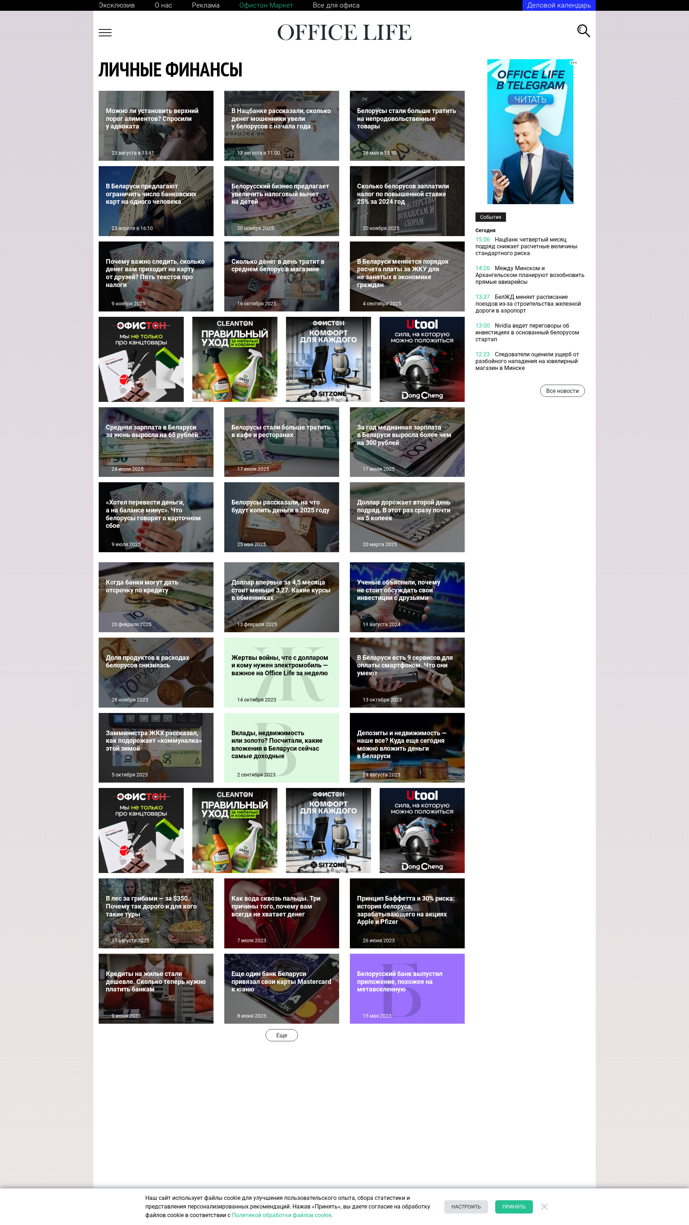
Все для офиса (336, 5)
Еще (281, 1035)
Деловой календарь (559, 5)
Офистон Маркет (266, 5)
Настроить (466, 1207)
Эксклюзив (117, 5)
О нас (163, 5)
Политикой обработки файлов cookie (281, 1215)
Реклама (206, 5)
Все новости (562, 391)
